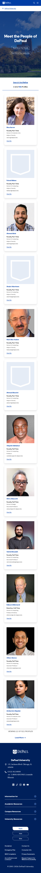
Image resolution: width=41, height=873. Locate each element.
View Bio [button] (9, 141)
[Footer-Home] (20, 752)
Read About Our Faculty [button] (20, 48)
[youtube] (28, 785)
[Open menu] (38, 3)
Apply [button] (20, 828)
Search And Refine (20, 83)
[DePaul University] (10, 3)
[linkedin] (13, 785)
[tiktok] (17, 785)
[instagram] (20, 785)
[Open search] (34, 3)
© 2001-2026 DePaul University (20, 867)
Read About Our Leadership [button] (20, 53)
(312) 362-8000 (14, 772)
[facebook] (24, 785)
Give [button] (20, 838)
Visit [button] (20, 833)
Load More (19, 738)
